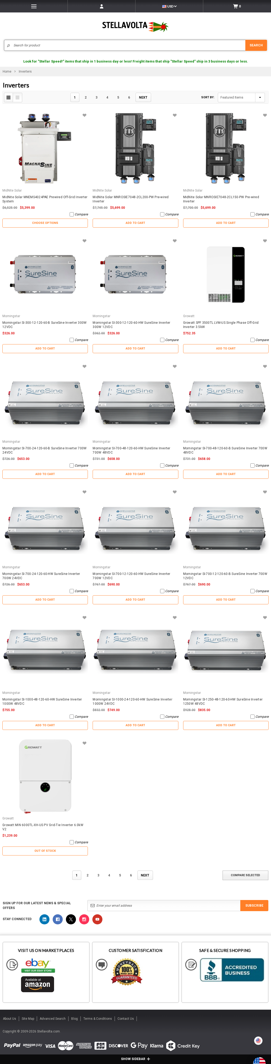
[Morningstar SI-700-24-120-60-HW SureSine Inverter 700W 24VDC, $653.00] (45, 525)
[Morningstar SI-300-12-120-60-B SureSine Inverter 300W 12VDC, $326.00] (45, 274)
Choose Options (45, 223)
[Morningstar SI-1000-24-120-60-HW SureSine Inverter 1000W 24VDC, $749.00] (135, 651)
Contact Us (126, 1019)
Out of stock (45, 851)
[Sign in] (101, 6)
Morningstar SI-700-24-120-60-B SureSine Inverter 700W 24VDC (44, 450)
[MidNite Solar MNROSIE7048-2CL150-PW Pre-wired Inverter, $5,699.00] (226, 149)
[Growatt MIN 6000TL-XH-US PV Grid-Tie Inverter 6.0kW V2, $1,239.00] (45, 776)
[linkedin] (44, 919)
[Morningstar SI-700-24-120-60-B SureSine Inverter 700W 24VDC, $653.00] (45, 400)
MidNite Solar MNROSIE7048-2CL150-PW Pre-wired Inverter (221, 199)
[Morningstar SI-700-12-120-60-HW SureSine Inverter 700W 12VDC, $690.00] (135, 525)
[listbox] (241, 97)
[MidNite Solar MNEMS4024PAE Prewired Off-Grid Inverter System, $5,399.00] (45, 149)
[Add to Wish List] (84, 115)
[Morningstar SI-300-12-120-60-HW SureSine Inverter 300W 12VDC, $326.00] (135, 274)
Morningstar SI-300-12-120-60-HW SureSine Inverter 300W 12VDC (131, 325)
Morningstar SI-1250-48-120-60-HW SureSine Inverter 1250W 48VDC (223, 702)
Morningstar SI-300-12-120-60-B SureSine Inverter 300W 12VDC (44, 325)
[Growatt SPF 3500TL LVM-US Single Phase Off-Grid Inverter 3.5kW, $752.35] (226, 274)
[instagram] (84, 919)
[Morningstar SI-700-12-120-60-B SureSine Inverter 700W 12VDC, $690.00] (226, 525)
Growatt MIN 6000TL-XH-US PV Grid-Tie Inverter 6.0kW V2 (42, 827)
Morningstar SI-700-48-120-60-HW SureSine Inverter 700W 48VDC (131, 450)
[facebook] (58, 919)
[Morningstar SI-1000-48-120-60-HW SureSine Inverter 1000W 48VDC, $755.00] (45, 651)
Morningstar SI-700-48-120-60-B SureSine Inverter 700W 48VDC (225, 450)
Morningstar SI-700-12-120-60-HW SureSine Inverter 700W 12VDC (131, 576)
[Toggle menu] (33, 6)
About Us (9, 1019)
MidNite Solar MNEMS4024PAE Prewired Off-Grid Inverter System (44, 199)
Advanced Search (53, 1019)
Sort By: (207, 97)
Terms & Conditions (97, 1019)
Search (256, 45)
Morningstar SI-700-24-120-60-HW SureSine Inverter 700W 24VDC (41, 576)
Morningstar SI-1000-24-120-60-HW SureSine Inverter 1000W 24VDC (132, 702)
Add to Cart (135, 223)
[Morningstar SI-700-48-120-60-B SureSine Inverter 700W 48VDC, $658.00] (226, 400)
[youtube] (97, 919)
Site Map (28, 1019)
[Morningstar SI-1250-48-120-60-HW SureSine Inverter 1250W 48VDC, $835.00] (226, 651)
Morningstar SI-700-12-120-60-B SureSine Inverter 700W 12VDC (225, 576)
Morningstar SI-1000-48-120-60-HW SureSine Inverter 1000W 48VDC (42, 702)
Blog (74, 1019)
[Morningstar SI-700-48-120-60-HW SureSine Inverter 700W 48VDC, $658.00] (135, 400)
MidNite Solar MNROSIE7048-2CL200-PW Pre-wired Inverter (131, 199)
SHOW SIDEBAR (133, 1059)
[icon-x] (71, 919)
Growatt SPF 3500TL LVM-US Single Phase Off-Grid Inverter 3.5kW (221, 325)
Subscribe (254, 905)
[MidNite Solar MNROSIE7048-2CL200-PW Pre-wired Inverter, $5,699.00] (135, 149)
